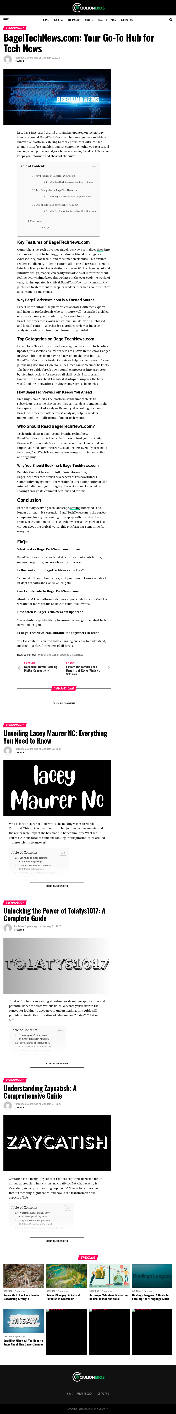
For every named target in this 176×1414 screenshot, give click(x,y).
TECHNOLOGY (74, 19)
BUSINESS (58, 19)
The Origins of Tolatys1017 (33, 1035)
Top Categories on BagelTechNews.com (57, 190)
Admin (21, 61)
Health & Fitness (107, 19)
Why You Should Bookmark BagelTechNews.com (73, 211)
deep (100, 250)
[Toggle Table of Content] (92, 166)
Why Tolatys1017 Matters (36, 1039)
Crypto (89, 19)
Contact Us (126, 19)
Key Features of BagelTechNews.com (55, 175)
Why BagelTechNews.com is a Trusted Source (71, 182)
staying (75, 508)
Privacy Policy (84, 1393)
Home (46, 19)
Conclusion (36, 221)
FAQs (46, 227)
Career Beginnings (33, 861)
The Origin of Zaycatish (35, 1216)
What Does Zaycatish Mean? (34, 1212)
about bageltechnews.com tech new (61, 655)
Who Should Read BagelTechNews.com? (57, 204)
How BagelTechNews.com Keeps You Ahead (71, 196)
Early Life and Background (33, 857)
